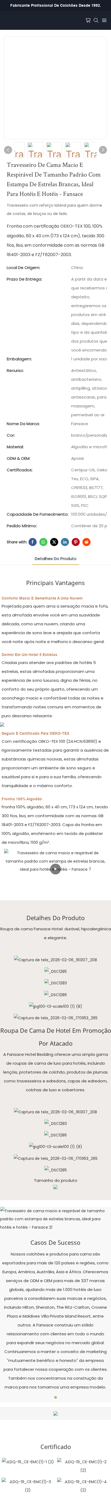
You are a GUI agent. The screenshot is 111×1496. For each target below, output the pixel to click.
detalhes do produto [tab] (56, 558)
